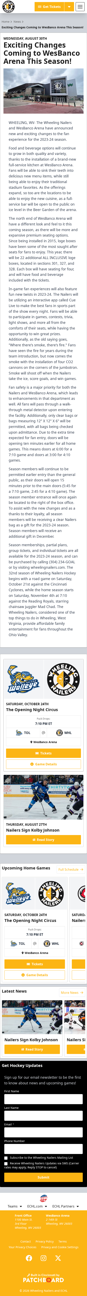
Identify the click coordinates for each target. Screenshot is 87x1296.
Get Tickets (52, 6)
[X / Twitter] (58, 1258)
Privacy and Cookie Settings (60, 1247)
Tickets (46, 753)
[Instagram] (43, 1258)
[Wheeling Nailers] (8, 7)
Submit (43, 1177)
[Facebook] (29, 1258)
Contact (25, 1241)
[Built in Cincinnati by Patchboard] (43, 1278)
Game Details (46, 764)
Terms (62, 1241)
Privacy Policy (45, 1241)
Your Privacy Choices (22, 1247)
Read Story (45, 839)
